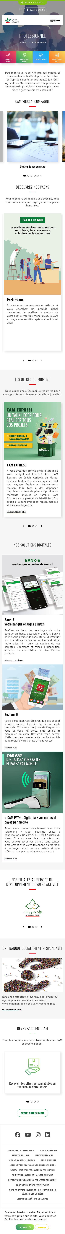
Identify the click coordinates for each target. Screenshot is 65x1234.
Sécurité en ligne (20, 1155)
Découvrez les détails (16, 511)
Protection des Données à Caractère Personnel (32, 1180)
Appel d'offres (48, 1160)
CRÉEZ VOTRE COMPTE (8, 60)
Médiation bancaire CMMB (22, 1160)
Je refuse (42, 1227)
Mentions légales (44, 1155)
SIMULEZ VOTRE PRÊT (57, 60)
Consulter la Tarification (21, 1150)
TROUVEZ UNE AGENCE (24, 60)
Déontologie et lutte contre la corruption (32, 1170)
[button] (55, 20)
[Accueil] (11, 20)
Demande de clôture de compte (32, 1198)
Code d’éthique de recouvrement (32, 1185)
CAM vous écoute (40, 59)
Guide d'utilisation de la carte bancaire (32, 1175)
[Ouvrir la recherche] (21, 10)
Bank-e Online (37, 10)
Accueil (23, 42)
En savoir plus (11, 747)
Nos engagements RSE (11, 1009)
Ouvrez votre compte (32, 1113)
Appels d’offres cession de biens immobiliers (32, 1165)
